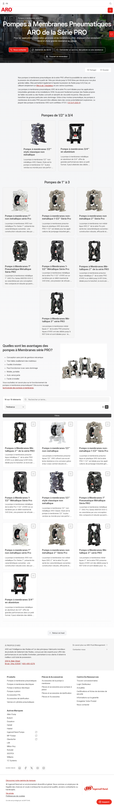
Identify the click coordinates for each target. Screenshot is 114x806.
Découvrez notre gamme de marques (21, 780)
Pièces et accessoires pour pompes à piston (57, 688)
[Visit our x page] (32, 768)
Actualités (81, 688)
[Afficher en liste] (103, 407)
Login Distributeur (84, 684)
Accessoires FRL (14, 695)
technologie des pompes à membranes (18, 388)
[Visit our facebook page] (25, 768)
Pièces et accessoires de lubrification (56, 693)
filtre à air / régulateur (44, 85)
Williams (10, 757)
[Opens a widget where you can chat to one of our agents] (104, 802)
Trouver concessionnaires (87, 681)
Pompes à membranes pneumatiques (22, 681)
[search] (110, 3)
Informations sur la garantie (88, 697)
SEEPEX (10, 753)
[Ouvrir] (110, 10)
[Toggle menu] (33, 424)
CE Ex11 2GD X (74, 103)
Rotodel (10, 750)
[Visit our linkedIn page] (19, 768)
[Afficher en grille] (106, 407)
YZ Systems (12, 760)
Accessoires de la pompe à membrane (52, 682)
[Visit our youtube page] (38, 768)
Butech (10, 718)
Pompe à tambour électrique (18, 688)
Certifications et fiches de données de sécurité (92, 692)
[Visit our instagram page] (44, 768)
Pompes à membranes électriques (20, 684)
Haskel (9, 728)
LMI (8, 743)
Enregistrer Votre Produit (86, 701)
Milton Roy (11, 746)
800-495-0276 (28, 664)
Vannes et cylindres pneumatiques (20, 702)
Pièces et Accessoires (51, 697)
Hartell (9, 725)
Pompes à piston (13, 691)
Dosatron (10, 721)
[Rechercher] (25, 399)
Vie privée (10, 793)
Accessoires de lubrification (18, 698)
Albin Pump (11, 714)
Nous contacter (83, 705)
